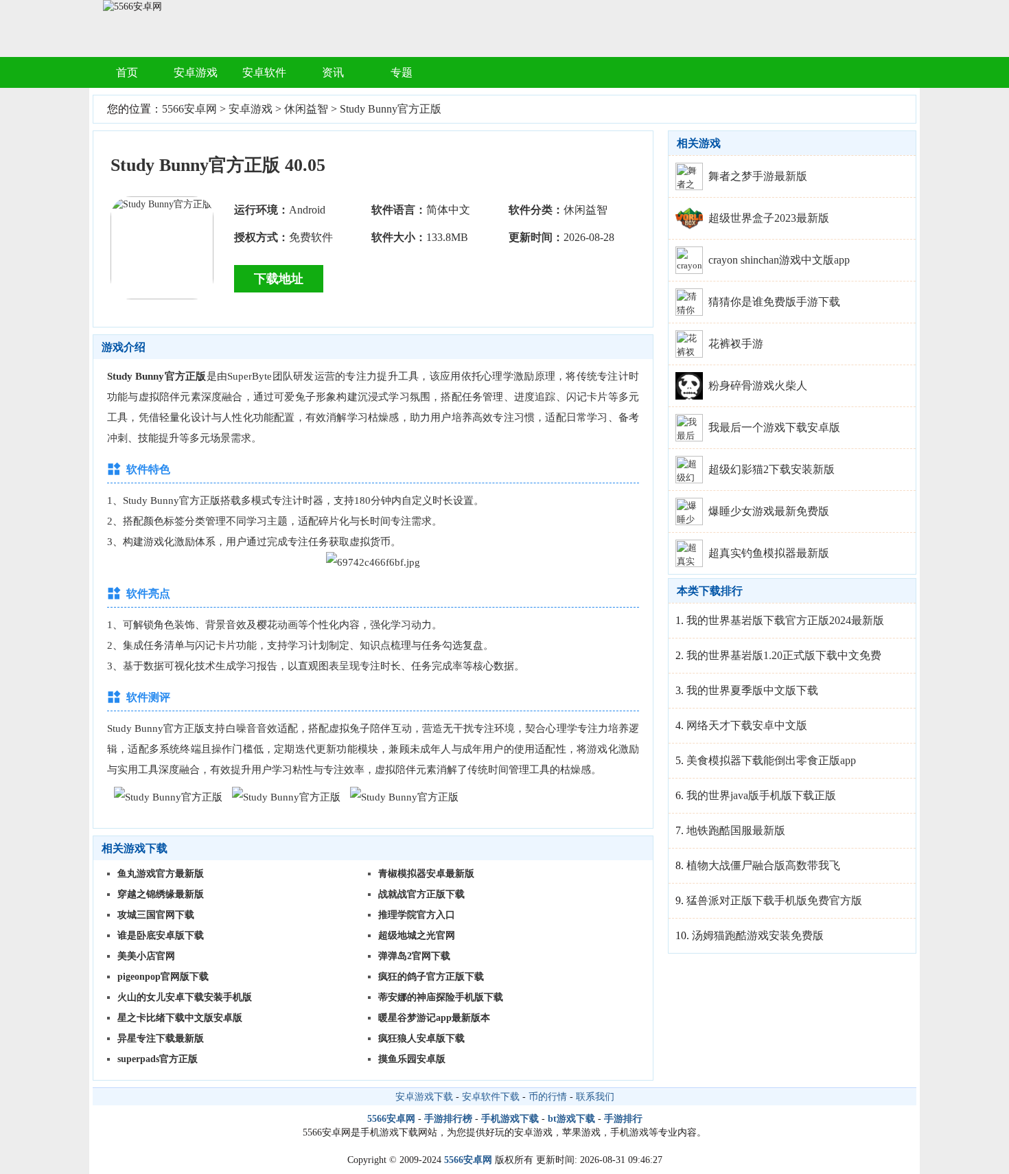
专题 (402, 72)
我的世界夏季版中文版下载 (752, 690)
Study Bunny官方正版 (390, 109)
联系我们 (595, 1097)
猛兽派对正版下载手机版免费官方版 (774, 900)
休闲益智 (306, 109)
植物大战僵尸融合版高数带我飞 (763, 865)
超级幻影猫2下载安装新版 (771, 469)
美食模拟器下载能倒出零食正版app (771, 760)
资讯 (333, 72)
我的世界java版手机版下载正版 (761, 795)
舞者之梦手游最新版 (757, 176)
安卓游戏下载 (424, 1097)
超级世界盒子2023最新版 (768, 218)
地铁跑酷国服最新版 (735, 830)
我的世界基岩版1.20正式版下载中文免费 (783, 655)
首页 (127, 72)
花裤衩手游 (735, 343)
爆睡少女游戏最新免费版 (768, 511)
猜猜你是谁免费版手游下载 (774, 302)
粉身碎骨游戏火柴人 (757, 385)
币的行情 (548, 1097)
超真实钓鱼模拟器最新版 (768, 553)
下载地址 (278, 279)
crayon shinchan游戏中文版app (779, 260)
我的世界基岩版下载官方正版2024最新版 (785, 620)
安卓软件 (264, 72)
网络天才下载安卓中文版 (746, 725)
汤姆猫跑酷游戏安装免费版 (758, 935)
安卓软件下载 (491, 1097)
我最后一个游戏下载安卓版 (774, 427)
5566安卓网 (189, 109)
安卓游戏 (196, 72)
